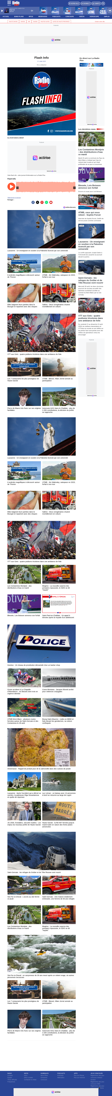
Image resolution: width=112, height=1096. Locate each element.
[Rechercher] (103, 3)
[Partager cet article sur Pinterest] (56, 232)
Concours (70, 16)
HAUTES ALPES (45, 21)
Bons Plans (19, 16)
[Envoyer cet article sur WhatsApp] (60, 232)
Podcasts (56, 16)
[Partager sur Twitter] (52, 232)
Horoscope (94, 16)
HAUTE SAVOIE (13, 21)
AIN (29, 21)
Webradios (42, 16)
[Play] (2, 11)
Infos (31, 16)
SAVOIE (23, 21)
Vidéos (81, 16)
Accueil (6, 16)
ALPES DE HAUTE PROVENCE (61, 21)
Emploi (106, 16)
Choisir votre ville (100, 21)
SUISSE (35, 21)
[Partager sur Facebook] (47, 232)
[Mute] (32, 10)
